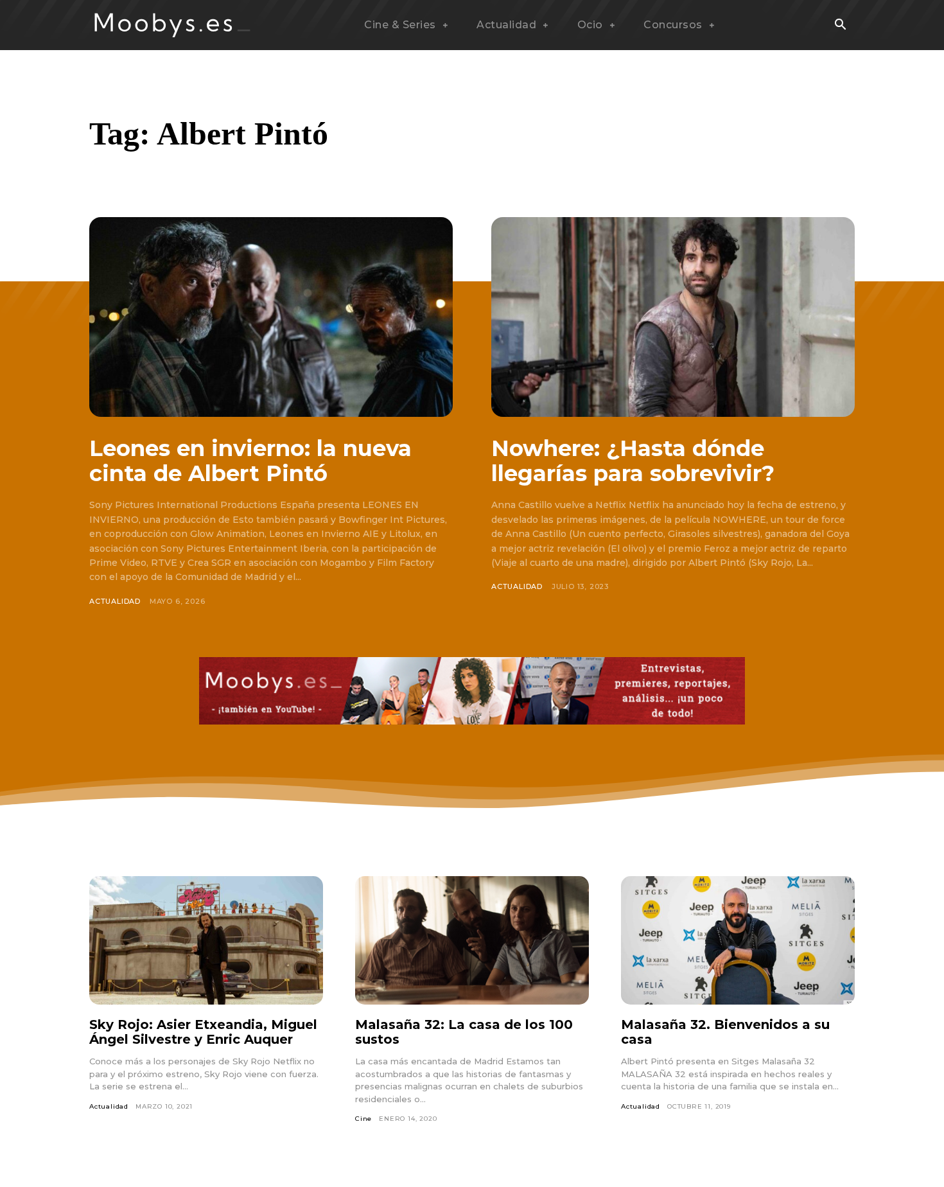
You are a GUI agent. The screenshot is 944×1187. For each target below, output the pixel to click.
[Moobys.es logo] (172, 25)
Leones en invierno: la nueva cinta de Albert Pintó (250, 461)
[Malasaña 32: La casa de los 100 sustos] (472, 940)
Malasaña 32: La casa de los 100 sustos (464, 1032)
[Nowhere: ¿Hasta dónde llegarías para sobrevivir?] (673, 317)
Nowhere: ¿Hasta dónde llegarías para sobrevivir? (632, 461)
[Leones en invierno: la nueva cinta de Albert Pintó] (271, 317)
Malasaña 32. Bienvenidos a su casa (725, 1032)
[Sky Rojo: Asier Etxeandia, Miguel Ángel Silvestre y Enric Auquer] (206, 940)
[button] (840, 25)
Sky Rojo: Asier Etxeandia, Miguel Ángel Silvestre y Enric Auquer (203, 1032)
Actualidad (115, 601)
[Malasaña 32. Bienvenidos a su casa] (738, 940)
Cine (363, 1118)
